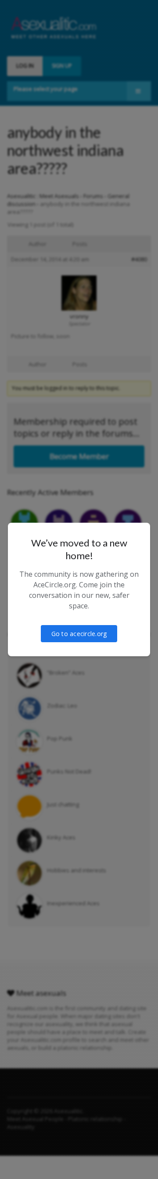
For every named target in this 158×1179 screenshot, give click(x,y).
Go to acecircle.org (79, 633)
